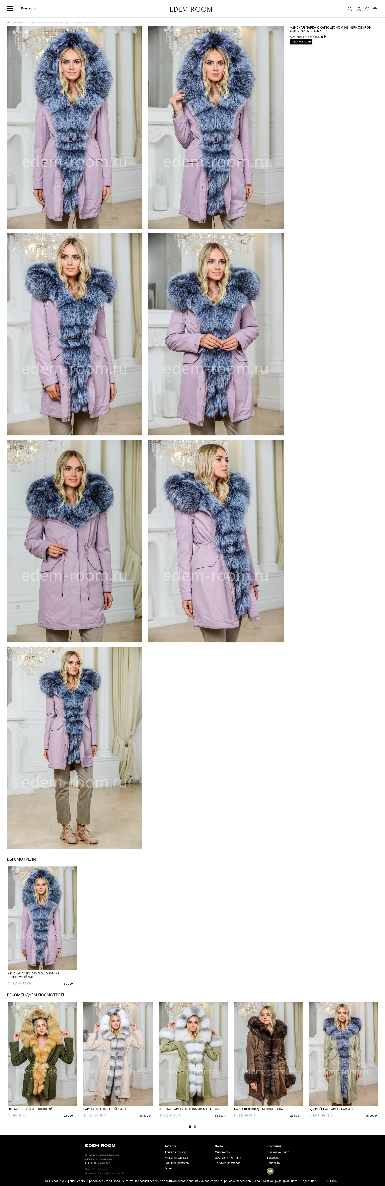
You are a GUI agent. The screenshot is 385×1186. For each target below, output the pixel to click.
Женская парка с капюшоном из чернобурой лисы (33, 975)
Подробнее (308, 1181)
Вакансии (273, 1157)
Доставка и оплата (228, 1157)
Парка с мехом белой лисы (104, 1109)
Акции (168, 1168)
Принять (331, 1181)
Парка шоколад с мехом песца (258, 1109)
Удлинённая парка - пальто (331, 1109)
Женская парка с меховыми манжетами (190, 1109)
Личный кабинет (278, 1152)
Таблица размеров (228, 1163)
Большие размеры (23, 22)
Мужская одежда (176, 1157)
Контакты (273, 1163)
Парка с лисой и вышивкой (30, 1109)
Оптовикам (222, 1152)
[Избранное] (365, 9)
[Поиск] (348, 9)
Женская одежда (175, 1152)
